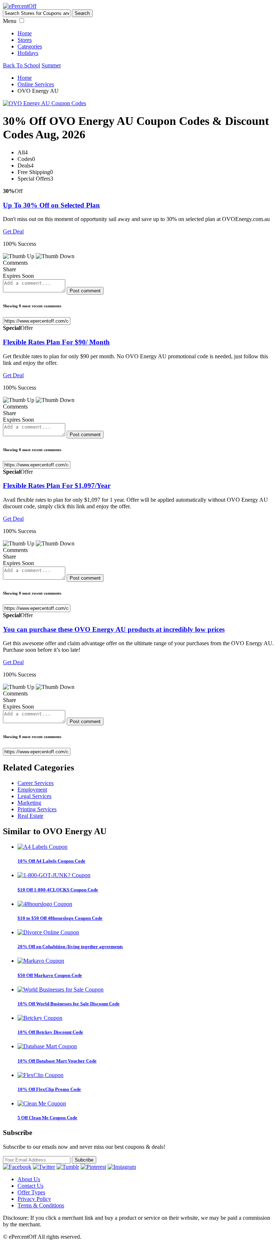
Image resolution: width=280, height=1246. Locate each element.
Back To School (21, 65)
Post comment (85, 290)
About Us (29, 1179)
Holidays (28, 53)
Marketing (29, 803)
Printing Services (37, 809)
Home (25, 33)
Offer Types (31, 1192)
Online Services (36, 84)
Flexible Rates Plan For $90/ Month (56, 342)
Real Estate (30, 816)
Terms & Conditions (41, 1205)
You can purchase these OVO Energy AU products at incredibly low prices (114, 629)
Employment (32, 789)
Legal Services (34, 796)
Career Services (36, 783)
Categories (30, 46)
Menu (9, 21)
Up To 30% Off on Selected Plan (51, 205)
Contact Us (30, 1186)
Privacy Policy (34, 1199)
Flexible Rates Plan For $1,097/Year (56, 485)
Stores (25, 40)
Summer (51, 65)
